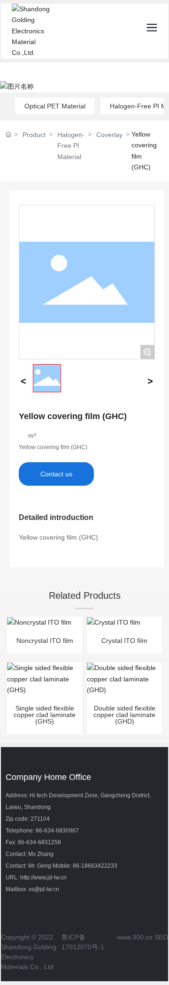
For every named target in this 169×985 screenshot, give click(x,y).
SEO (161, 937)
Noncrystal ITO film (44, 640)
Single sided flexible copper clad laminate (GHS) (45, 714)
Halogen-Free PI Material (70, 145)
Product (34, 134)
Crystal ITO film (124, 640)
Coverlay (109, 134)
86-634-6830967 (57, 830)
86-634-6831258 (39, 842)
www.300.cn (135, 937)
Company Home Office (48, 777)
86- (77, 866)
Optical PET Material (54, 106)
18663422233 (99, 866)
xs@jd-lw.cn (44, 889)
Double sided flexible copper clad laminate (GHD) (124, 714)
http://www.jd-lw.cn (43, 877)
